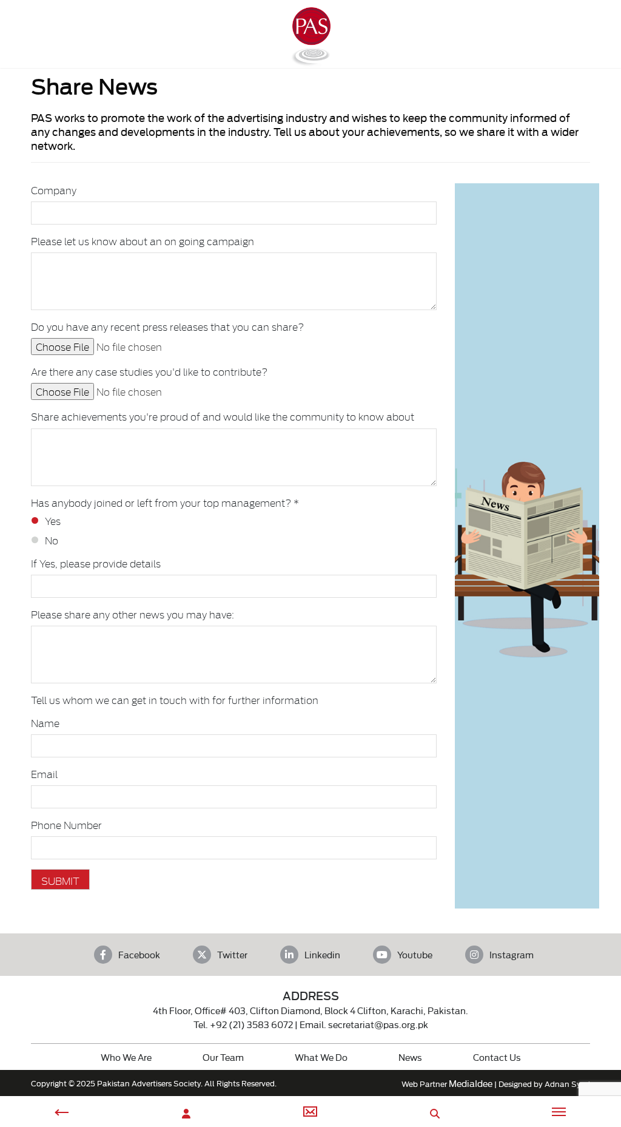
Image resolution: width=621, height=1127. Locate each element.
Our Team (223, 1057)
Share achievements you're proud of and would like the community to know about (222, 416)
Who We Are (126, 1057)
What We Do (321, 1057)
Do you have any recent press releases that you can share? (167, 326)
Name (45, 722)
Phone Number (66, 824)
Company (53, 190)
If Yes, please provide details (96, 563)
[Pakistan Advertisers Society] (310, 61)
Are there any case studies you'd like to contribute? (149, 371)
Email (44, 773)
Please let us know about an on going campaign (142, 241)
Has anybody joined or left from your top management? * (165, 502)
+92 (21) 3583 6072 (251, 1024)
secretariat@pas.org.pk (378, 1024)
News (410, 1057)
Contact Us (497, 1057)
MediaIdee (470, 1083)
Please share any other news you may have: (132, 614)
